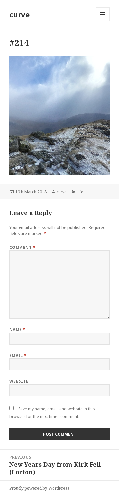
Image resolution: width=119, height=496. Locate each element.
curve (19, 14)
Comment (22, 247)
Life (80, 191)
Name (17, 329)
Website (18, 381)
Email (17, 355)
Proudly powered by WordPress (39, 488)
